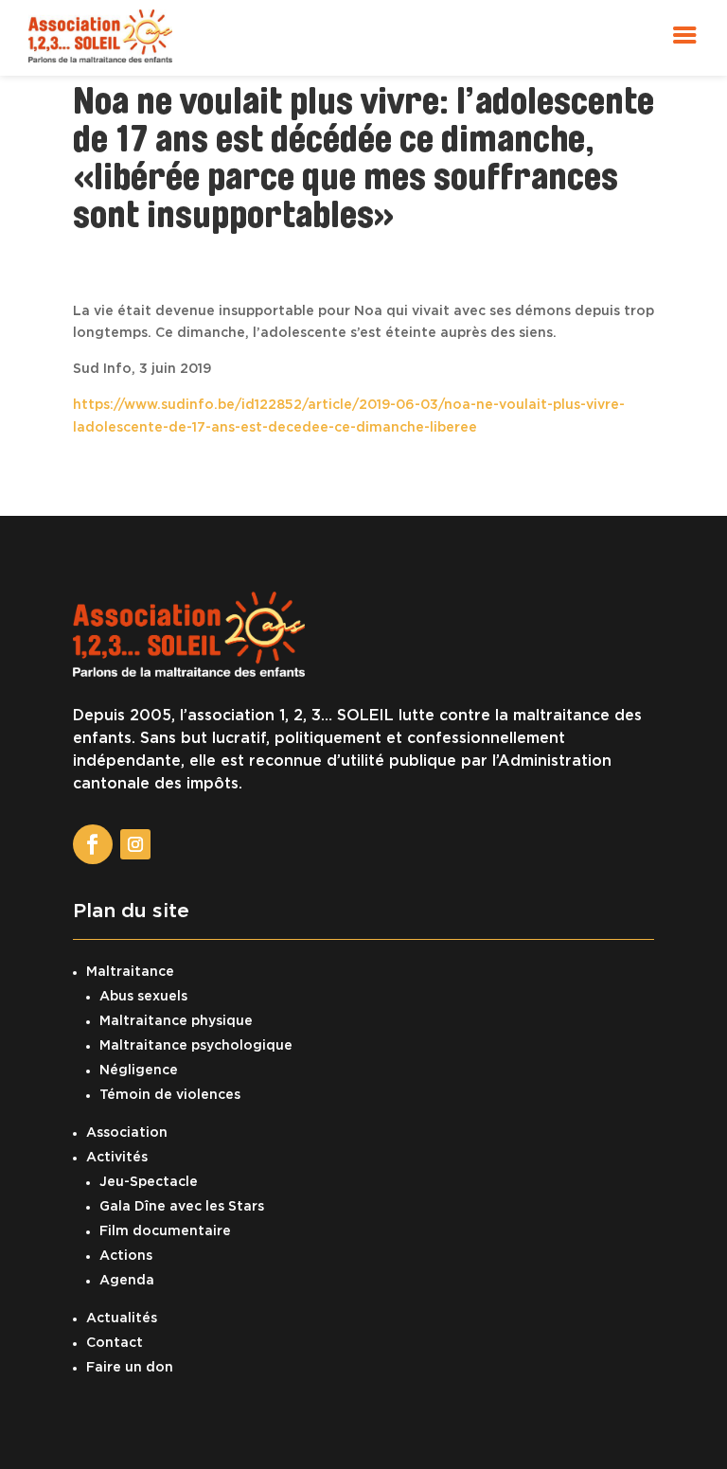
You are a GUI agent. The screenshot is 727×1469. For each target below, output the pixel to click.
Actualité (118, 1318)
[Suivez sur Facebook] (93, 844)
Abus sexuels (143, 996)
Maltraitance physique (176, 1021)
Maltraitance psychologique (196, 1046)
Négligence (138, 1070)
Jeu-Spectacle (148, 1182)
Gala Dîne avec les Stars (181, 1206)
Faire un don (129, 1367)
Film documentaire (165, 1231)
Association (127, 1133)
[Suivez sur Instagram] (135, 844)
